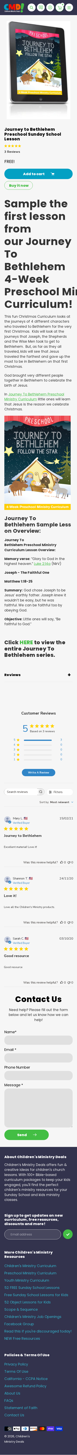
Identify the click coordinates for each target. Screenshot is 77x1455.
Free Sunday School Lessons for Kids (36, 1294)
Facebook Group (19, 1323)
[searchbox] (20, 792)
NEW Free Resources (22, 1338)
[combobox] (56, 802)
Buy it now (19, 185)
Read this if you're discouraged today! (38, 1331)
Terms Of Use (16, 1371)
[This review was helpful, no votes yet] (61, 862)
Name (10, 1031)
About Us (12, 1393)
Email (10, 1049)
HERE (26, 642)
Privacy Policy (16, 1364)
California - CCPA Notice (26, 1378)
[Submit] (68, 1234)
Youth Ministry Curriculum (26, 1280)
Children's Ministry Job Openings (32, 1316)
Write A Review (38, 772)
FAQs (8, 1400)
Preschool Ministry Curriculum (30, 1273)
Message (13, 1085)
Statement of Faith (20, 1407)
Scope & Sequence (21, 1309)
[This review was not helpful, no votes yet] (69, 862)
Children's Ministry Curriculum (30, 1265)
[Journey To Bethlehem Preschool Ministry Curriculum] (37, 508)
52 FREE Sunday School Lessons (32, 1287)
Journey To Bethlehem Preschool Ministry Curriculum (34, 397)
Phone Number (17, 1067)
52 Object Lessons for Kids (27, 1302)
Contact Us (14, 1415)
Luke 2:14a (42, 563)
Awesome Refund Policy (25, 1386)
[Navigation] (69, 7)
